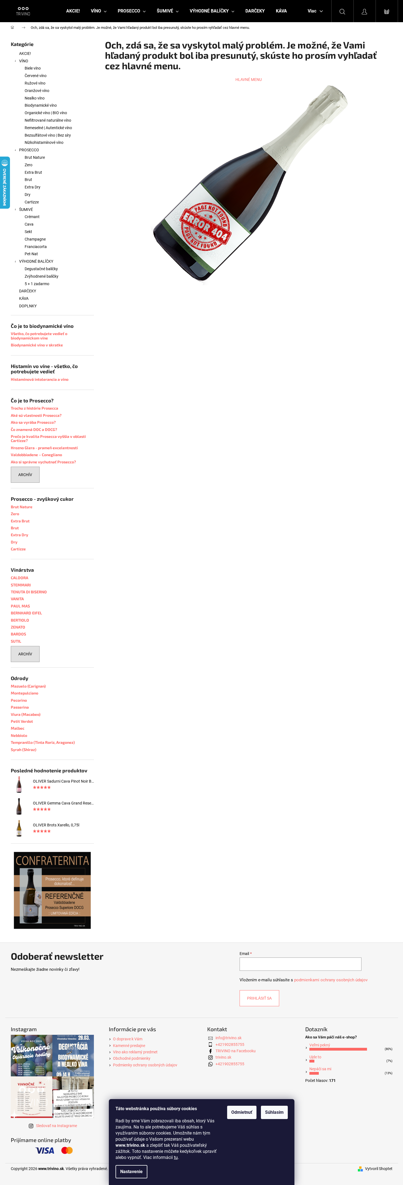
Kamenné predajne (129, 1045)
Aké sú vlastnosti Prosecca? (36, 415)
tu (176, 1157)
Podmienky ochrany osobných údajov (145, 1065)
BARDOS (18, 634)
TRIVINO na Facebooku (235, 1051)
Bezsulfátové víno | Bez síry (48, 135)
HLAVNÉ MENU (248, 79)
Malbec (17, 728)
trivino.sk (223, 1057)
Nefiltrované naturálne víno (48, 120)
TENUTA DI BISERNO (29, 592)
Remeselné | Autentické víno (48, 128)
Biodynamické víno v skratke (37, 345)
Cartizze (32, 202)
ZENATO (18, 627)
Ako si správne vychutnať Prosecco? (43, 462)
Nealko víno (35, 98)
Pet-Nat (31, 254)
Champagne (35, 239)
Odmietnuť (241, 1112)
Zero (28, 165)
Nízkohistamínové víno (44, 142)
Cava (29, 224)
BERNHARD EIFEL (26, 613)
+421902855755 (229, 1044)
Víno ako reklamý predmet (135, 1052)
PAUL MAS (20, 606)
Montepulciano (24, 693)
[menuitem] (73, 11)
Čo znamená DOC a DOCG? (34, 429)
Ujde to (315, 1057)
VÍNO (23, 61)
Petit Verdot (22, 721)
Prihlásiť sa (259, 998)
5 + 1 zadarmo (37, 284)
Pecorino (19, 700)
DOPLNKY (28, 306)
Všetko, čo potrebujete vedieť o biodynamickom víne (39, 335)
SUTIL (16, 641)
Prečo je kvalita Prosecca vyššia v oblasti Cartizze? (48, 438)
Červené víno (36, 75)
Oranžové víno (37, 90)
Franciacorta (36, 246)
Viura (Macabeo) (25, 714)
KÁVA (24, 298)
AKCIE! (25, 53)
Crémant (32, 216)
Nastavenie (131, 1171)
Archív (25, 475)
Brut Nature (35, 157)
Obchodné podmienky (131, 1058)
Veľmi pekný (319, 1045)
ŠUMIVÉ (26, 209)
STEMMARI (21, 585)
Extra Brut (33, 172)
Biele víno (33, 68)
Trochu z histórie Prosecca (34, 408)
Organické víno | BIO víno (46, 113)
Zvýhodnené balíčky (41, 276)
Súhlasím (274, 1112)
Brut (28, 179)
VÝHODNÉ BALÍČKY (36, 261)
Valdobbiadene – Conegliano (36, 455)
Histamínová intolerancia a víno (39, 379)
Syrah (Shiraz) (23, 749)
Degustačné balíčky (41, 269)
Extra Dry (32, 187)
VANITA (17, 599)
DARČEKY (27, 291)
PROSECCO (29, 150)
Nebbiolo (19, 735)
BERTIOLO (20, 620)
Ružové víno (35, 83)
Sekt (28, 231)
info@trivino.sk (228, 1038)
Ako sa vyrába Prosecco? (33, 422)
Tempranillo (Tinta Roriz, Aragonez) (43, 742)
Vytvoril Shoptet (378, 1168)
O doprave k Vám (127, 1039)
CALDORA (19, 578)
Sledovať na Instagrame (56, 1125)
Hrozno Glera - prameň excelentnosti (44, 448)
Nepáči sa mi (320, 1069)
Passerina (20, 707)
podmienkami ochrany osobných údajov (331, 979)
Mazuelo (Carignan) (28, 686)
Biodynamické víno (41, 105)
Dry (27, 194)
